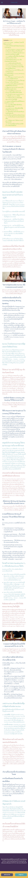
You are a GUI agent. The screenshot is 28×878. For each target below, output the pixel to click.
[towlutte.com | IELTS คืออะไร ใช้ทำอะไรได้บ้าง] (14, 2)
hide (10, 40)
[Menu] (2, 2)
